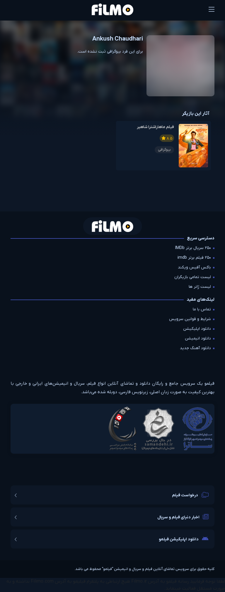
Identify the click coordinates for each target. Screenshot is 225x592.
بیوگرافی (164, 149)
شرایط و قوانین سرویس (190, 319)
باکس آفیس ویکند (194, 267)
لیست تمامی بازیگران (192, 277)
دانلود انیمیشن (198, 338)
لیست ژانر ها (200, 287)
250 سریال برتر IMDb (193, 248)
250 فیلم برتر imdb (194, 257)
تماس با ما (202, 309)
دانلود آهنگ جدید (195, 348)
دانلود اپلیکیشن (197, 329)
